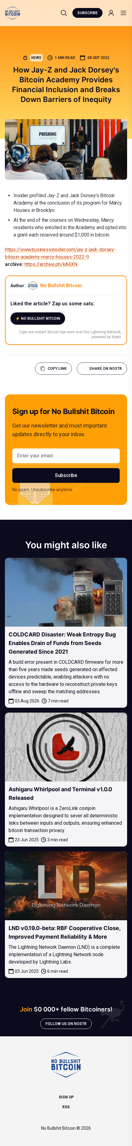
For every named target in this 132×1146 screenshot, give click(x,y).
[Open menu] (123, 13)
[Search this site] (64, 13)
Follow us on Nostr (66, 1024)
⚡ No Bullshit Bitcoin (37, 318)
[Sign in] (111, 13)
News (36, 58)
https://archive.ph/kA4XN (51, 264)
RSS (66, 1107)
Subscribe (87, 13)
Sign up (66, 1097)
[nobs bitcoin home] (12, 13)
